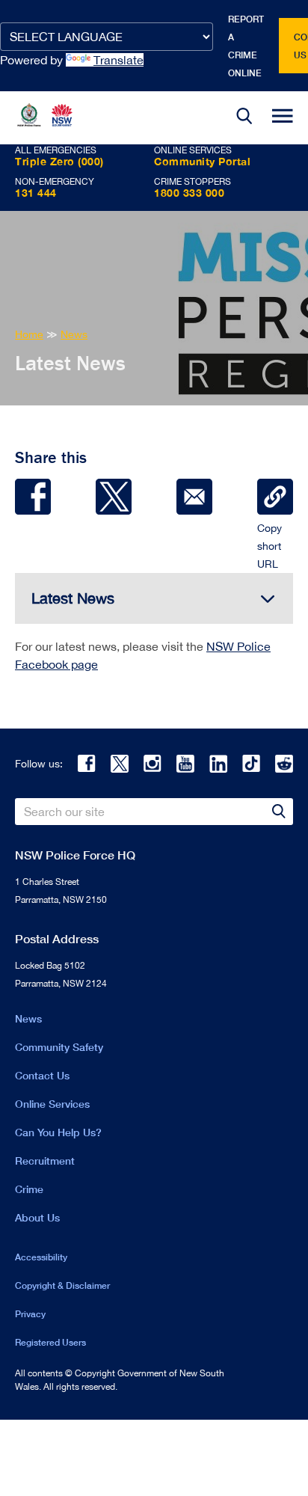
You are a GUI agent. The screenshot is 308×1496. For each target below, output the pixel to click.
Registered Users (50, 1342)
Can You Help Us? (58, 1132)
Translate (118, 60)
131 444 (36, 192)
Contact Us (42, 1075)
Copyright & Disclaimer (62, 1285)
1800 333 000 (189, 192)
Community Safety (59, 1046)
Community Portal (202, 161)
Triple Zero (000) (59, 161)
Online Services (52, 1103)
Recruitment (45, 1160)
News (28, 1018)
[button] (244, 118)
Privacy (30, 1313)
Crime (29, 1189)
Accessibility (41, 1257)
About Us (37, 1217)
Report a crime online (246, 46)
